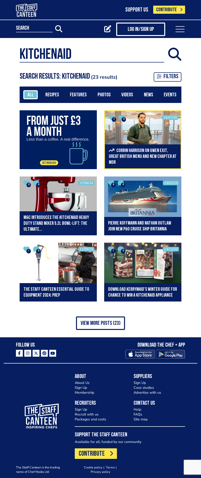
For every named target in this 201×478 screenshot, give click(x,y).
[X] (36, 353)
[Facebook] (19, 353)
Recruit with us (87, 414)
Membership (84, 392)
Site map (141, 419)
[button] (100, 323)
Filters (170, 77)
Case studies (144, 387)
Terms (110, 467)
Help (137, 409)
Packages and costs (90, 419)
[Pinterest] (44, 353)
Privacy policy (100, 472)
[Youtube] (52, 353)
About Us (82, 382)
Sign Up (81, 387)
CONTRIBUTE (166, 10)
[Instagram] (27, 353)
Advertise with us (147, 392)
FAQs (138, 414)
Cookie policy (93, 467)
